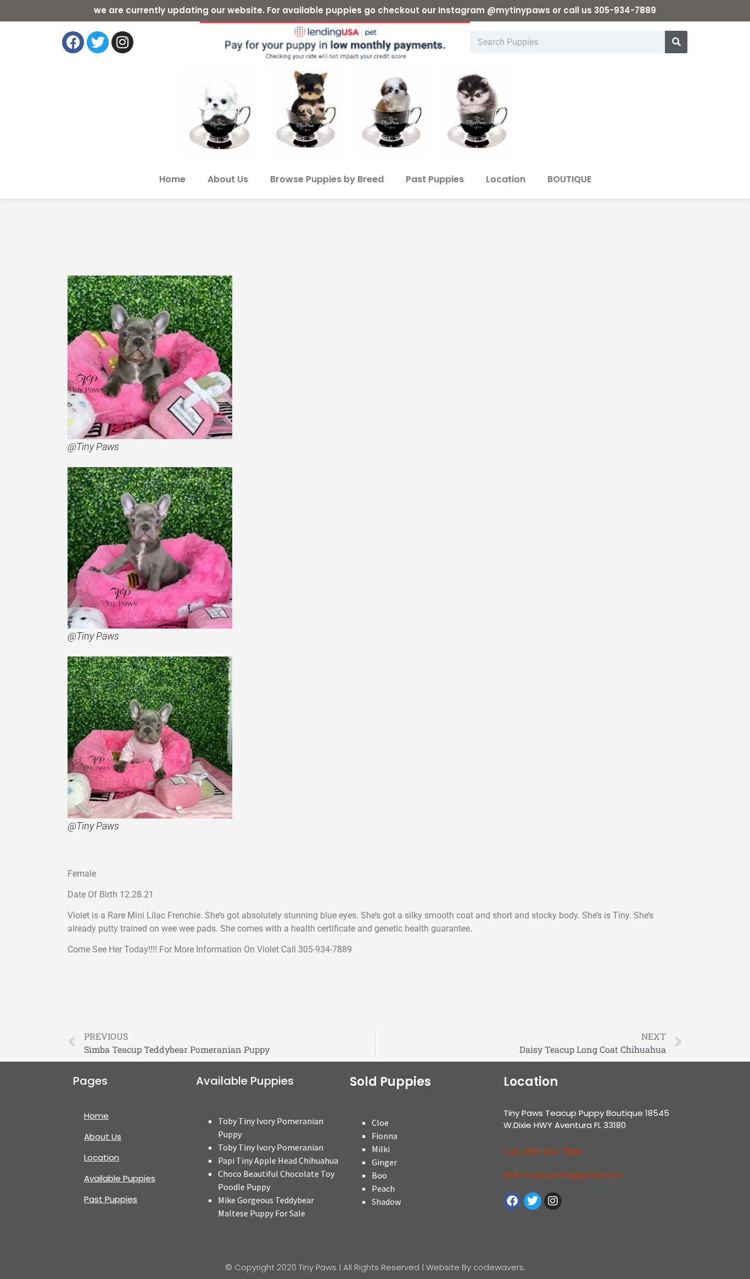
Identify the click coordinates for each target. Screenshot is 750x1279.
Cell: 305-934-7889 (542, 1151)
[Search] (676, 42)
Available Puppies (119, 1178)
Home (172, 179)
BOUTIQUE (569, 179)
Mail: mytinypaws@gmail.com (563, 1174)
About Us (228, 179)
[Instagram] (122, 42)
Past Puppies (435, 179)
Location (505, 179)
